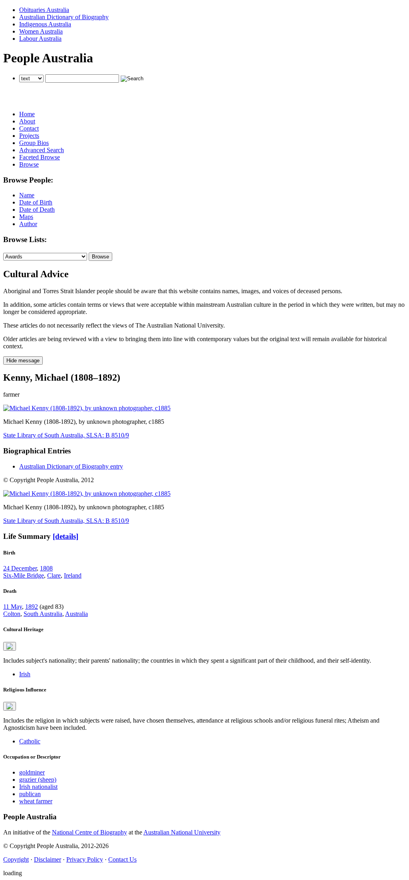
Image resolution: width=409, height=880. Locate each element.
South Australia (43, 613)
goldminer (32, 772)
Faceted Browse (39, 157)
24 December (20, 568)
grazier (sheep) (37, 779)
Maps (26, 216)
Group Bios (34, 142)
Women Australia (41, 31)
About (27, 121)
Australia (76, 613)
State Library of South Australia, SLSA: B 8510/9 (66, 435)
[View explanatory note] (9, 646)
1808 (46, 568)
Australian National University (181, 832)
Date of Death (37, 209)
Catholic (29, 741)
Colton (11, 613)
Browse (29, 164)
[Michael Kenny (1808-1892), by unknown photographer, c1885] (87, 408)
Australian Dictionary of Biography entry (71, 466)
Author (28, 223)
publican (30, 794)
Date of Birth (35, 202)
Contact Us (122, 859)
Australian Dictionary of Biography (64, 17)
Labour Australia (40, 38)
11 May (12, 606)
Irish (24, 674)
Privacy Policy (84, 859)
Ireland (72, 575)
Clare (54, 575)
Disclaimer (47, 859)
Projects (29, 135)
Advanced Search (41, 150)
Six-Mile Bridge (23, 575)
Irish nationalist (38, 786)
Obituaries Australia (44, 9)
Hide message (23, 361)
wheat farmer (35, 801)
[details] (65, 536)
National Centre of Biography (89, 832)
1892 (31, 606)
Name (26, 195)
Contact (29, 128)
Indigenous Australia (45, 24)
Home (27, 114)
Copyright (16, 859)
